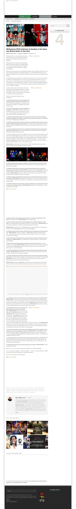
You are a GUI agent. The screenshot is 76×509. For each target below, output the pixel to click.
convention (14, 389)
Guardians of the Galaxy (34, 389)
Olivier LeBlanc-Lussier (11, 53)
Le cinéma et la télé (24, 16)
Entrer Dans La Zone (19, 405)
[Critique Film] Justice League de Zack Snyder (54, 500)
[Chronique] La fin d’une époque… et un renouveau (24, 18)
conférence (9, 389)
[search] (68, 25)
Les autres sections (45, 16)
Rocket (15, 392)
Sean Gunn (27, 392)
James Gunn (41, 389)
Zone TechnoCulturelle (23, 401)
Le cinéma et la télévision (23, 53)
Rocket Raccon (20, 392)
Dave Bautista (19, 389)
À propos (54, 16)
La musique (34, 16)
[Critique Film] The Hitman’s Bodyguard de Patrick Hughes (57, 497)
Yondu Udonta (32, 392)
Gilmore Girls (26, 389)
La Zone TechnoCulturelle (17, 500)
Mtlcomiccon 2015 (10, 392)
